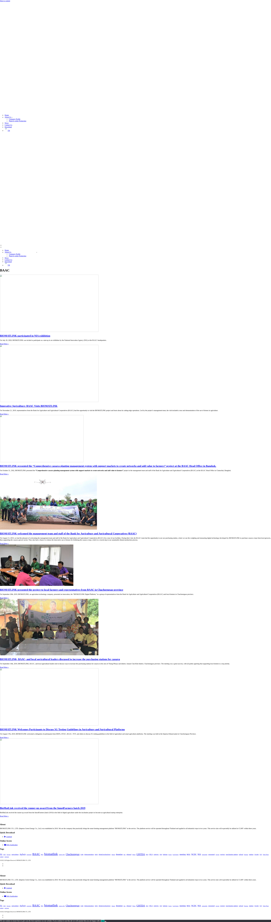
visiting (2, 856)
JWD (161, 854)
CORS (81, 854)
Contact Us (8, 125)
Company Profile (14, 119)
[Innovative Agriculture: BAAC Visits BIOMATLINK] (49, 401)
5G (1, 854)
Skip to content (5, 1)
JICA (151, 854)
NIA (199, 854)
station (251, 854)
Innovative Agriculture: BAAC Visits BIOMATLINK (28, 406)
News (7, 123)
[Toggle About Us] (37, 252)
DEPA (96, 854)
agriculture (15, 854)
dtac (125, 854)
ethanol (129, 854)
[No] (105, 921)
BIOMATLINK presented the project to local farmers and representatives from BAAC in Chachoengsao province (61, 589)
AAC (4, 854)
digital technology (105, 854)
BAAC (36, 854)
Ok (103, 921)
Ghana (134, 854)
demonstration (89, 854)
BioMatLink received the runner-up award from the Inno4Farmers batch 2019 (42, 808)
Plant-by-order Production (17, 121)
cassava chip (62, 854)
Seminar (246, 854)
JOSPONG (156, 854)
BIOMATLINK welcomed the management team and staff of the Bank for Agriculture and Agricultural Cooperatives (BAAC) (68, 533)
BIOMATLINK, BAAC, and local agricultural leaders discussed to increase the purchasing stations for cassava (60, 659)
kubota (165, 854)
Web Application (12, 845)
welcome (7, 856)
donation (119, 854)
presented (211, 854)
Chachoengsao (73, 854)
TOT (261, 854)
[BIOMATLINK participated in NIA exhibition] (49, 331)
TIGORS (256, 854)
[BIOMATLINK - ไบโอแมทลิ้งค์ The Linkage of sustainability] (55, 111)
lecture (170, 854)
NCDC (194, 854)
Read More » (4, 344)
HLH (147, 854)
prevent (217, 854)
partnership (204, 854)
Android (9, 837)
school (241, 854)
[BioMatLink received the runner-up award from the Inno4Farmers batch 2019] (49, 803)
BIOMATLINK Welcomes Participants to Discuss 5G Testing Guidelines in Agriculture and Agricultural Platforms (62, 729)
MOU (188, 854)
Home (7, 115)
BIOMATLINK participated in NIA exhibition (25, 335)
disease (113, 854)
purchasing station (232, 854)
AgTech (23, 854)
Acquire (9, 854)
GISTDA (140, 854)
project (222, 854)
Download (8, 127)
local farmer (176, 854)
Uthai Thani (266, 854)
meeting (183, 854)
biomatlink (51, 854)
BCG (42, 854)
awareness (29, 854)
